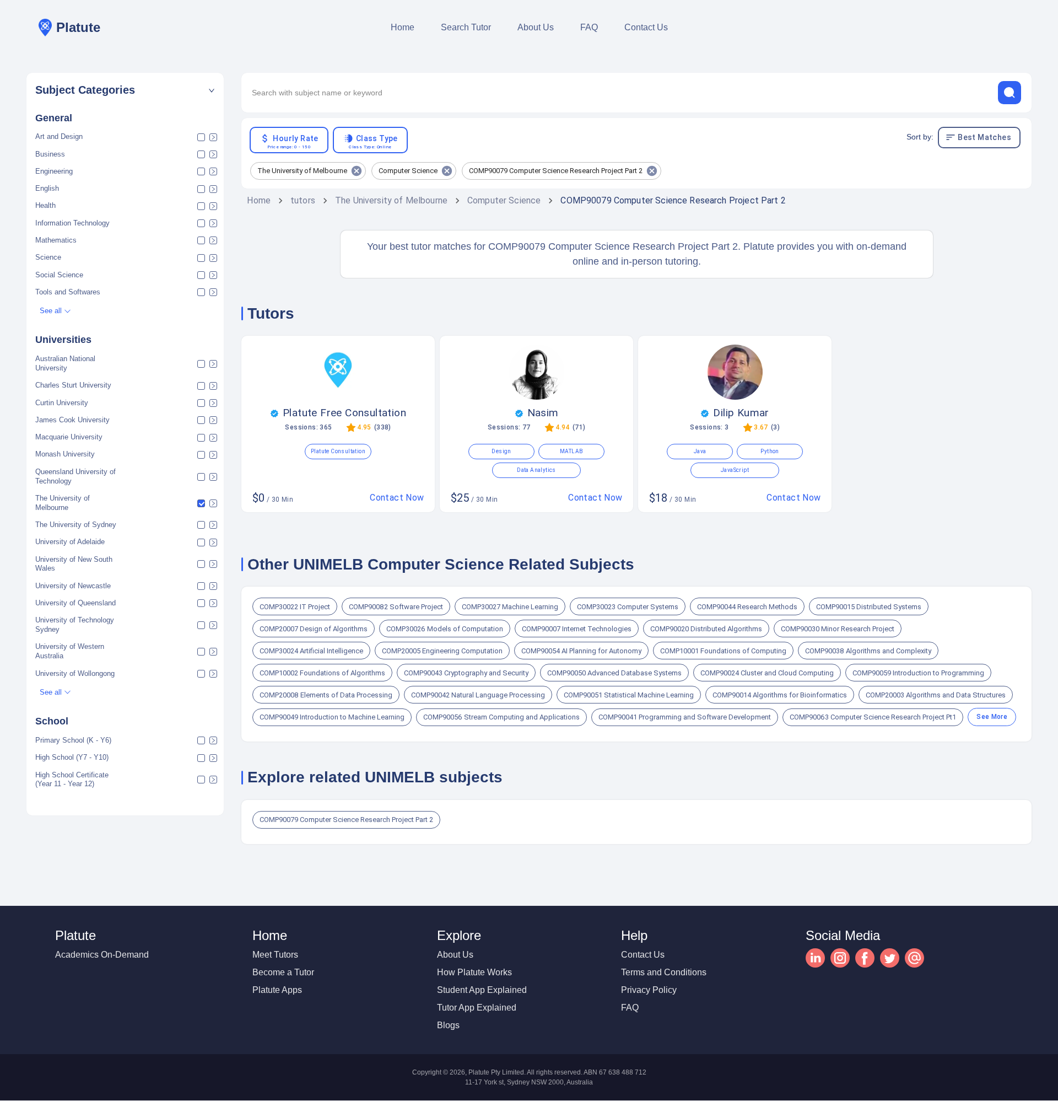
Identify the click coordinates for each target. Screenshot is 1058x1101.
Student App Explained (482, 990)
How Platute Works (474, 972)
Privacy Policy (649, 990)
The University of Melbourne (391, 200)
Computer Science (504, 200)
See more (991, 717)
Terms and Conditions (663, 972)
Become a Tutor (283, 972)
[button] (125, 90)
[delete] (1009, 92)
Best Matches (984, 137)
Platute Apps (277, 990)
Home (402, 27)
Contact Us (646, 27)
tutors (302, 200)
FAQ (589, 27)
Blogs (448, 1025)
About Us (535, 27)
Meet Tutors (275, 954)
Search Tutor (466, 27)
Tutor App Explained (476, 1007)
